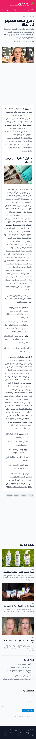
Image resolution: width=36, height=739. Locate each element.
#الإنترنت (16, 495)
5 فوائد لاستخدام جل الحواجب (16, 486)
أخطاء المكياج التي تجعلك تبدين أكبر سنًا (19, 641)
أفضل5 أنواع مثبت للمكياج (23, 676)
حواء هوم (31, 16)
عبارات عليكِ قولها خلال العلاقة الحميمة (19, 667)
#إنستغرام (9, 495)
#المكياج (31, 495)
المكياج (25, 108)
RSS (11, 733)
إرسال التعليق (28, 710)
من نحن (33, 734)
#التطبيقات (23, 495)
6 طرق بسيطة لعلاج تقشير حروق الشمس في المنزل (17, 672)
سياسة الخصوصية (19, 734)
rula (33, 42)
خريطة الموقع (6, 734)
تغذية (15, 9)
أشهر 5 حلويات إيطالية (24, 664)
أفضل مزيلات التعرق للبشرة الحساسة (19, 606)
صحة (23, 9)
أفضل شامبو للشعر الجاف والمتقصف (18, 572)
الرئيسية (30, 9)
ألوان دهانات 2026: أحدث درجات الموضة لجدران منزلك (17, 680)
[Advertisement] (18, 84)
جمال (8, 9)
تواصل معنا (27, 734)
